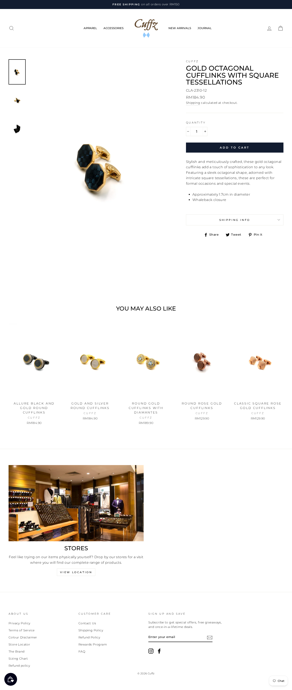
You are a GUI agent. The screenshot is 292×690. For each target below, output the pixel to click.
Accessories (113, 28)
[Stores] (76, 503)
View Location (76, 572)
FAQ (81, 651)
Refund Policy (89, 637)
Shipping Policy (90, 630)
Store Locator (19, 644)
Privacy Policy (19, 623)
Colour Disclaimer (23, 637)
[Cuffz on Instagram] (150, 651)
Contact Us (87, 623)
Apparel (90, 28)
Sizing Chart (18, 658)
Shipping (193, 102)
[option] (146, 4)
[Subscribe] (209, 637)
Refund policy (19, 665)
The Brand (17, 651)
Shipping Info (234, 220)
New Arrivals (179, 28)
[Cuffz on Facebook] (159, 651)
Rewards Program (92, 644)
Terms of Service (21, 630)
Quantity (196, 122)
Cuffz (192, 61)
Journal (205, 28)
